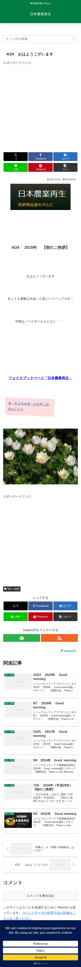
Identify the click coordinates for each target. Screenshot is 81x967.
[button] (73, 39)
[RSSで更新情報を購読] (59, 638)
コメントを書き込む (40, 895)
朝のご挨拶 (13, 588)
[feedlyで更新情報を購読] (21, 638)
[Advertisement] (40, 106)
